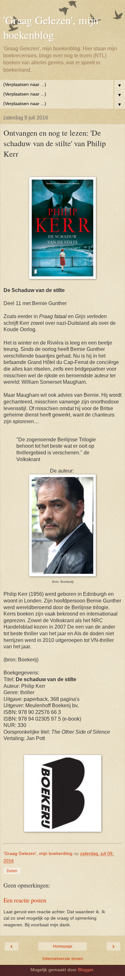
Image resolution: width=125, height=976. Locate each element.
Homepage (62, 946)
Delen (12, 871)
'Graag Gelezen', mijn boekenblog (50, 27)
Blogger (85, 969)
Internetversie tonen (62, 958)
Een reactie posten (25, 900)
